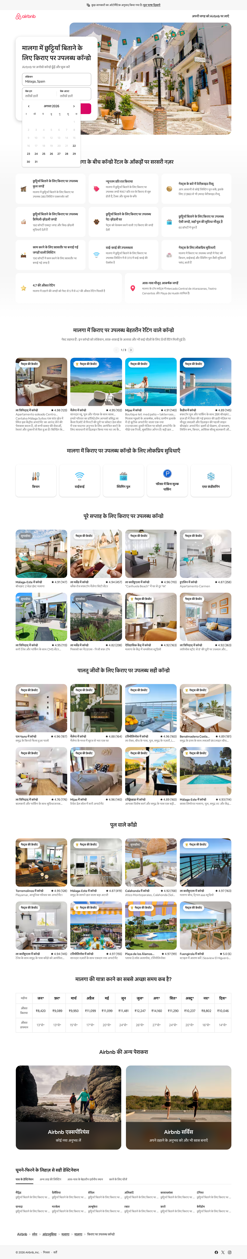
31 (36, 162)
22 (74, 146)
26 (51, 154)
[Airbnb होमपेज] (26, 16)
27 (59, 154)
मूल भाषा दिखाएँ (151, 5)
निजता (46, 1252)
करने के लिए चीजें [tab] (118, 1179)
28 (66, 154)
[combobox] (56, 81)
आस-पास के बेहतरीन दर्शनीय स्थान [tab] (85, 1179)
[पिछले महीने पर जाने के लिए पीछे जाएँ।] (29, 106)
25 (43, 154)
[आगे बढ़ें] (131, 350)
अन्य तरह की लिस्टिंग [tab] (50, 1179)
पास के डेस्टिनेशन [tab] (24, 1179)
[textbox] (39, 96)
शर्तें (55, 1252)
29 (74, 154)
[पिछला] (116, 350)
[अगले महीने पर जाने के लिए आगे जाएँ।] (74, 106)
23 (28, 154)
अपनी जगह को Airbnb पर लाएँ (210, 16)
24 (36, 154)
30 (28, 162)
